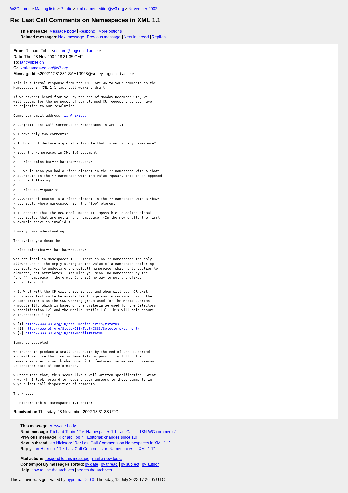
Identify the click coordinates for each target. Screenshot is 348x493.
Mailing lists (45, 9)
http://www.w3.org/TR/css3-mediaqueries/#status (72, 324)
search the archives (94, 470)
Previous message (104, 37)
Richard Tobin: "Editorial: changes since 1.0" (98, 437)
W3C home (20, 9)
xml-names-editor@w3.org (100, 9)
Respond (87, 31)
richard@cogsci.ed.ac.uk (76, 51)
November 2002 (142, 9)
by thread (109, 464)
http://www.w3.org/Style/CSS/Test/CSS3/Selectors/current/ (82, 328)
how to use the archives (52, 470)
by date (91, 464)
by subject (130, 464)
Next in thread (136, 37)
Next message (71, 37)
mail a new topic (107, 458)
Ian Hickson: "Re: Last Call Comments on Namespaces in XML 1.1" (110, 443)
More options (110, 31)
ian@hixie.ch (32, 62)
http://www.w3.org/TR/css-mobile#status (64, 333)
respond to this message (67, 458)
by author (150, 464)
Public (66, 9)
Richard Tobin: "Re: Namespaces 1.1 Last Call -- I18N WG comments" (113, 432)
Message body (62, 31)
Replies (159, 37)
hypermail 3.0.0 (80, 479)
